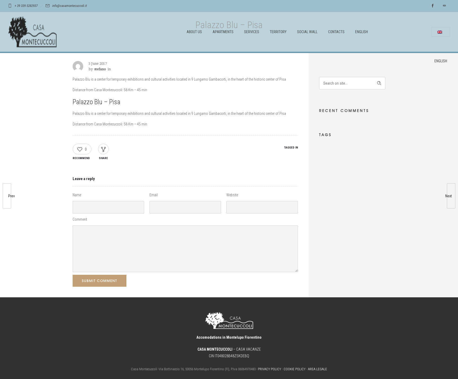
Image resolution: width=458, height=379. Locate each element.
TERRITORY (278, 32)
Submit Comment (99, 280)
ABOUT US (194, 32)
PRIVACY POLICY (269, 369)
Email (153, 195)
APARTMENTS (223, 32)
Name (77, 195)
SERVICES (251, 32)
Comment (80, 219)
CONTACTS (336, 32)
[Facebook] (432, 6)
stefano (100, 69)
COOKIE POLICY (295, 369)
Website (232, 195)
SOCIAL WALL (307, 32)
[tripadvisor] (444, 6)
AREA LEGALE (317, 369)
